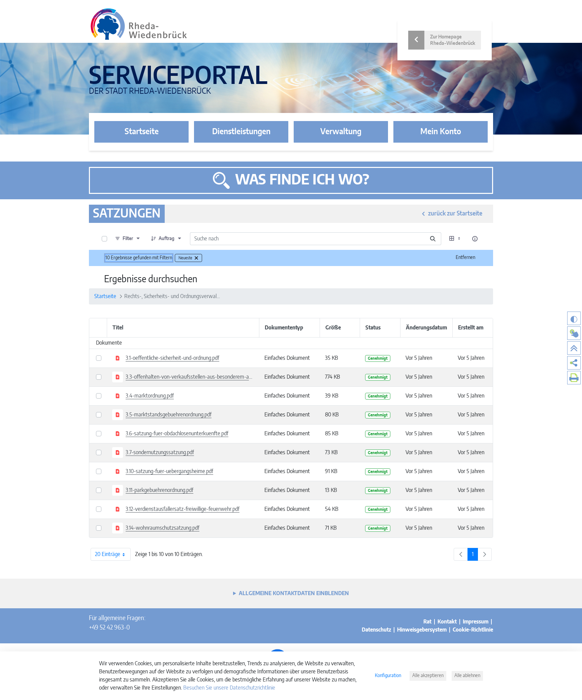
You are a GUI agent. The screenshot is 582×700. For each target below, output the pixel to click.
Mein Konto (440, 132)
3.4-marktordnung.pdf (150, 396)
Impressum (475, 621)
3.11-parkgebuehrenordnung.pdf (159, 490)
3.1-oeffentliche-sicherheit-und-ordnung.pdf (172, 358)
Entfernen (465, 257)
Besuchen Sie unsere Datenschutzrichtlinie (229, 688)
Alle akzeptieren (428, 675)
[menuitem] (574, 363)
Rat (427, 621)
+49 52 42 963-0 (109, 628)
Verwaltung (340, 132)
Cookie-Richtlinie (473, 630)
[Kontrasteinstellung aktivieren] (574, 318)
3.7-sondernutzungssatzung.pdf (160, 452)
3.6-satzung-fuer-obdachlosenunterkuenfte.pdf (177, 433)
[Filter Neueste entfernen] (196, 258)
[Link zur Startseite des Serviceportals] (138, 24)
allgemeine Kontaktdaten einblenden (294, 593)
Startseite (142, 132)
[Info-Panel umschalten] (475, 238)
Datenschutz (376, 630)
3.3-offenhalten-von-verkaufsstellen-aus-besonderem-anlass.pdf (190, 377)
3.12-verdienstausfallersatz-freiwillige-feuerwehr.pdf (182, 509)
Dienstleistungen (241, 132)
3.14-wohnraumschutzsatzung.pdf (162, 528)
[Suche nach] (432, 238)
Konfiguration (388, 675)
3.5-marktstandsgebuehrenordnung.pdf (169, 414)
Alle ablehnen (467, 675)
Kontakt (447, 621)
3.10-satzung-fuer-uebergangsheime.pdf (169, 471)
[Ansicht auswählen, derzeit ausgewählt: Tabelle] (455, 238)
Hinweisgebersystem (422, 630)
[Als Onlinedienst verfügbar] (574, 333)
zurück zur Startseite (455, 214)
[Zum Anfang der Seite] (574, 348)
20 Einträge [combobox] (107, 554)
